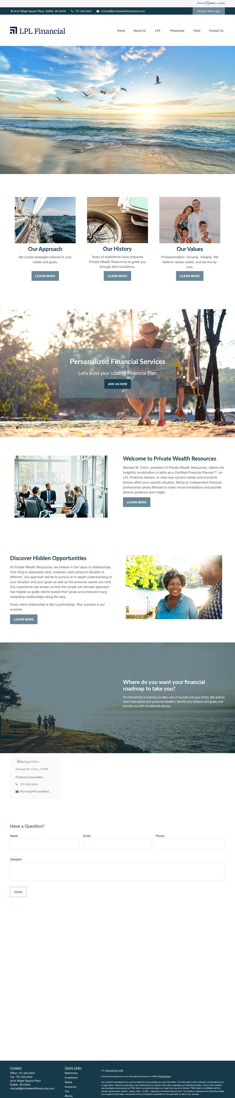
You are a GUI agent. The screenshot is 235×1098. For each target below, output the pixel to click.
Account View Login (208, 11)
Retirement (71, 1073)
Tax (67, 1091)
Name (14, 836)
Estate (68, 1082)
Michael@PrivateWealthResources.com (36, 791)
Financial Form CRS (114, 1070)
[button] (121, 30)
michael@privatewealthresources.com (123, 11)
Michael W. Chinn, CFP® (32, 769)
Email (87, 836)
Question (16, 859)
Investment (71, 1077)
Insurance (70, 1086)
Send (18, 892)
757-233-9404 (83, 11)
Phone (160, 836)
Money (69, 1096)
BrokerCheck (165, 1076)
